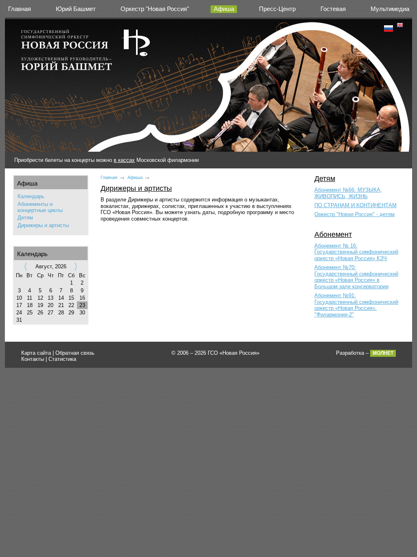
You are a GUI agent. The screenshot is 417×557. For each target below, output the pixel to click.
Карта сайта (36, 353)
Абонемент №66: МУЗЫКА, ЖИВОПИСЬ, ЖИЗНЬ (348, 193)
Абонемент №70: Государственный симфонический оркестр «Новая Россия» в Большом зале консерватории (356, 277)
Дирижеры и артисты (43, 225)
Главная (19, 8)
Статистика (62, 359)
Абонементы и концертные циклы (40, 207)
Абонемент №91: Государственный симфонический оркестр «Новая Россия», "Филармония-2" (356, 305)
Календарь (31, 196)
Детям (25, 217)
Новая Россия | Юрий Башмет (85, 52)
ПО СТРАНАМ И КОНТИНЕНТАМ (355, 205)
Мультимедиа (390, 8)
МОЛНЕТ (383, 353)
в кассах (124, 160)
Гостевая (333, 8)
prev (25, 267)
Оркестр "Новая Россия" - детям (354, 214)
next (76, 267)
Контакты (32, 359)
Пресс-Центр (277, 8)
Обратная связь (74, 353)
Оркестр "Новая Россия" (155, 8)
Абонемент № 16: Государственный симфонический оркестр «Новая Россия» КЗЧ (356, 252)
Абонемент (333, 234)
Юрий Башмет (76, 8)
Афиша (224, 8)
